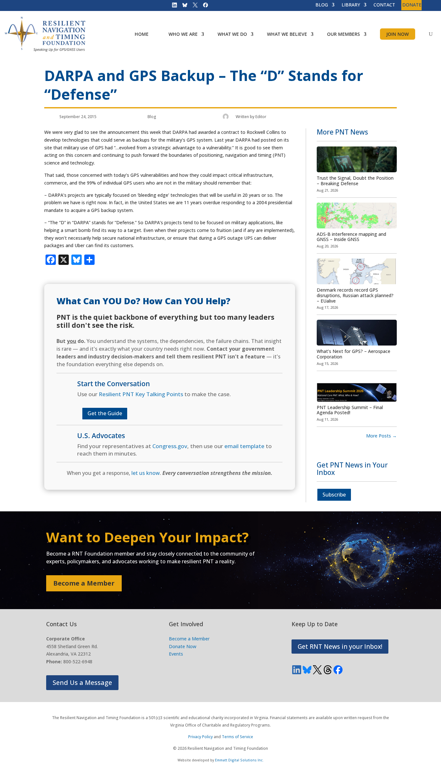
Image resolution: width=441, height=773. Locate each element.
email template (244, 446)
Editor (260, 116)
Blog (152, 116)
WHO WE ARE (183, 34)
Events (176, 654)
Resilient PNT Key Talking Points (141, 394)
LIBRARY (351, 5)
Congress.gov (169, 446)
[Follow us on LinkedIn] (172, 6)
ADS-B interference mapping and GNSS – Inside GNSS (351, 237)
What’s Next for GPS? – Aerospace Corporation (353, 354)
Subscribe (334, 494)
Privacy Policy (200, 736)
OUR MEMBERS (343, 34)
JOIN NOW (397, 34)
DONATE (411, 5)
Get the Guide (104, 413)
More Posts (381, 436)
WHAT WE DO (232, 34)
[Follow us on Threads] (327, 669)
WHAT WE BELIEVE (287, 34)
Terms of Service (237, 736)
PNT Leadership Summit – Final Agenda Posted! (350, 410)
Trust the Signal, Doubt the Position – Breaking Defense (355, 180)
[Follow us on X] (193, 6)
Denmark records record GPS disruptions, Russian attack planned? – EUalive (355, 295)
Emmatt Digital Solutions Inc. (239, 760)
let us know (145, 473)
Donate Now (182, 646)
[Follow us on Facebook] (203, 6)
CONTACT (384, 5)
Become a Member (84, 583)
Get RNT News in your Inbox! (340, 646)
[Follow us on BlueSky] (182, 6)
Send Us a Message (82, 682)
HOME (142, 34)
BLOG (321, 5)
